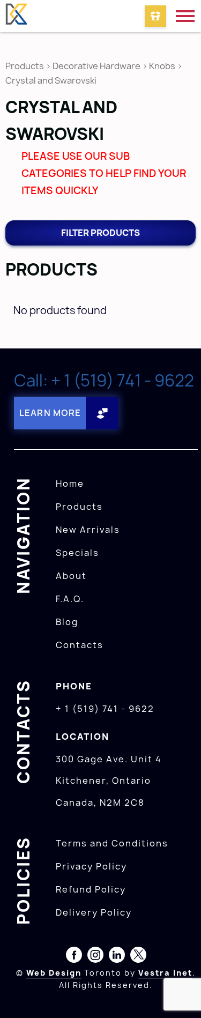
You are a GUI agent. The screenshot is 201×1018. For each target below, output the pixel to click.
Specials (77, 553)
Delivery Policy (94, 912)
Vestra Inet (165, 973)
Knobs (162, 66)
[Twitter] (138, 957)
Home (70, 483)
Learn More (50, 413)
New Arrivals (88, 530)
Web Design (53, 973)
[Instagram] (95, 957)
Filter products (100, 233)
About (71, 576)
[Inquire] (155, 16)
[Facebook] (74, 957)
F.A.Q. (70, 599)
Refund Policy (91, 889)
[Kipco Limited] (16, 16)
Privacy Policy (91, 866)
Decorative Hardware (96, 66)
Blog (67, 622)
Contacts (79, 645)
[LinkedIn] (117, 957)
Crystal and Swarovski (50, 80)
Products (24, 66)
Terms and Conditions (112, 843)
